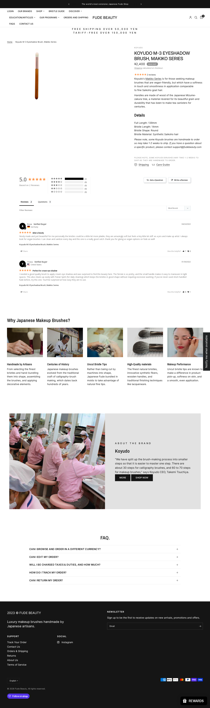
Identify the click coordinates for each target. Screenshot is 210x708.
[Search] (196, 17)
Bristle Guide (57, 11)
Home (9, 42)
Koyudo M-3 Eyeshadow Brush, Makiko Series (39, 244)
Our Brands (25, 11)
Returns (11, 655)
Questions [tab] (42, 201)
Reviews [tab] (24, 201)
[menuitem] (11, 11)
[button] (184, 251)
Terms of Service (16, 664)
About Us (12, 660)
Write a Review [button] (181, 180)
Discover (74, 11)
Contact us (26, 23)
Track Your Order (17, 642)
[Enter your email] (200, 626)
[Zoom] (60, 52)
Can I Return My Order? (46, 580)
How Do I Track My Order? (47, 572)
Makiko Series (153, 78)
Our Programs (48, 17)
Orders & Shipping (17, 651)
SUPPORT (13, 636)
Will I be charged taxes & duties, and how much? (65, 564)
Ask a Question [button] (156, 180)
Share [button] (25, 251)
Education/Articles (21, 17)
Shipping (138, 68)
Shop (39, 11)
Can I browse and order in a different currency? (65, 549)
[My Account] (190, 17)
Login (10, 11)
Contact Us (13, 646)
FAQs (12, 23)
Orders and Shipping (76, 17)
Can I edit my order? (44, 556)
